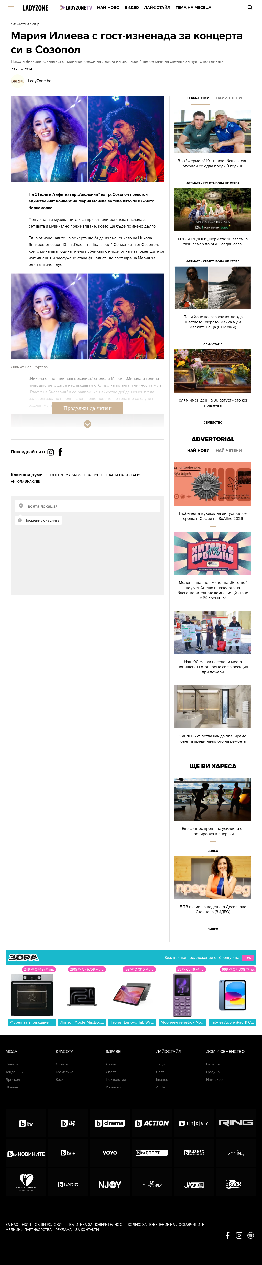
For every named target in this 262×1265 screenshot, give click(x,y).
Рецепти (213, 1064)
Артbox (162, 1087)
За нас (12, 1224)
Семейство (213, 422)
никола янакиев (25, 482)
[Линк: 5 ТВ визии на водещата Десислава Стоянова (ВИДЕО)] (212, 895)
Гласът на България (123, 475)
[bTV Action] (152, 1123)
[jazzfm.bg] (194, 1182)
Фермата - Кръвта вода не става (212, 183)
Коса (59, 1079)
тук (248, 958)
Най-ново (108, 7)
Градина (213, 1072)
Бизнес (162, 1079)
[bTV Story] (194, 1123)
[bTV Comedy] (68, 1123)
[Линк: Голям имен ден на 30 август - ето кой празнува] (212, 388)
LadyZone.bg (39, 81)
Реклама (64, 1230)
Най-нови (198, 98)
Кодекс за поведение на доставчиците (166, 1224)
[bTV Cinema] (110, 1123)
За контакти (87, 1230)
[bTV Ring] (236, 1123)
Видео (132, 7)
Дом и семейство (225, 1051)
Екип (26, 1224)
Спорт (111, 1072)
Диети (111, 1064)
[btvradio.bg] (68, 1182)
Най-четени (229, 98)
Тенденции (15, 1072)
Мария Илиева (92, 201)
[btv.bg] (26, 1123)
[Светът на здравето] (26, 1182)
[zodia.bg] (236, 1153)
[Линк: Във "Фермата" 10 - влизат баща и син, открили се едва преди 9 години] (212, 149)
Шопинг (12, 1087)
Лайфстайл (157, 7)
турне (98, 475)
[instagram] (239, 1235)
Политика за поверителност (96, 1224)
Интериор (214, 1079)
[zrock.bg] (236, 1182)
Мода (11, 1051)
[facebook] (227, 1235)
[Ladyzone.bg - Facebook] (60, 463)
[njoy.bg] (110, 1182)
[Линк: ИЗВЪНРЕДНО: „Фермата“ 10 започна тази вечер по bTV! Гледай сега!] (212, 227)
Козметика (64, 1072)
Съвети (12, 1064)
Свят (160, 1072)
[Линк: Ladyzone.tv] (76, 7)
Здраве (113, 1051)
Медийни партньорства (29, 1230)
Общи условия (49, 1224)
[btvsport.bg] (152, 1153)
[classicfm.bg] (152, 1182)
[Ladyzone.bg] (40, 8)
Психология (116, 1079)
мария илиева (78, 475)
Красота (65, 1051)
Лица (35, 24)
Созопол (54, 475)
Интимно (113, 1087)
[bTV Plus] (68, 1153)
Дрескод (13, 1079)
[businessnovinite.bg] (194, 1153)
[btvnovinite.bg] (26, 1153)
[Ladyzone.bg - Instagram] (51, 452)
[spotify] (250, 1235)
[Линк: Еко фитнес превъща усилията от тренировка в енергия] (212, 817)
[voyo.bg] (110, 1153)
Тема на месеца (193, 7)
